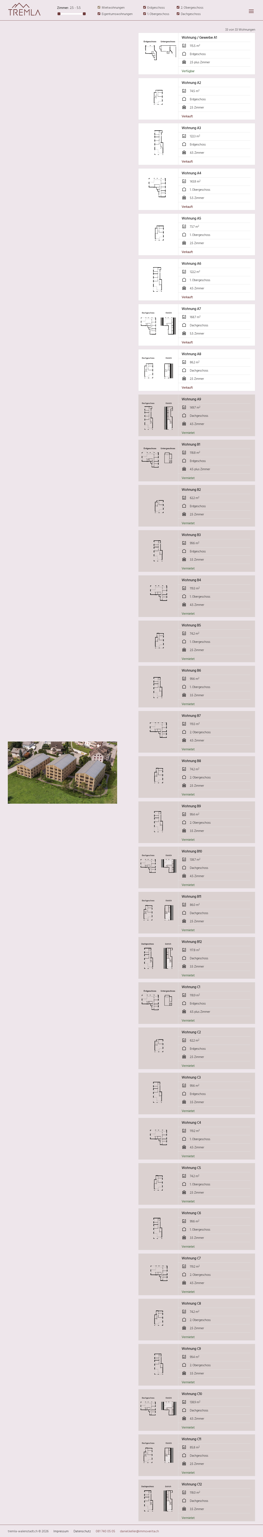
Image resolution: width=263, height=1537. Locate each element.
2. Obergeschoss (192, 7)
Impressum (61, 1531)
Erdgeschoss (156, 7)
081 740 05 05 (105, 1531)
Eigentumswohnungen (117, 14)
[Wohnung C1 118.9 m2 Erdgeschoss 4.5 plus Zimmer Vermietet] (158, 1021)
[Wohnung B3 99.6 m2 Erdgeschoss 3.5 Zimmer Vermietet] (158, 569)
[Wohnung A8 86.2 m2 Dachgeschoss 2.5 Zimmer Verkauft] (158, 388)
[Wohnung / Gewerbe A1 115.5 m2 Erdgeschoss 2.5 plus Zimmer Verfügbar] (158, 72)
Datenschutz (82, 1531)
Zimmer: (63, 8)
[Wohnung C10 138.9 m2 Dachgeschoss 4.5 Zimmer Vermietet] (158, 1428)
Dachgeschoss (191, 14)
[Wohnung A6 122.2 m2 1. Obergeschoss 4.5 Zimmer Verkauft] (158, 298)
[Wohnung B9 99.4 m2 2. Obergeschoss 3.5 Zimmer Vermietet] (158, 840)
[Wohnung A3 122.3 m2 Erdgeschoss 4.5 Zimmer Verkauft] (158, 162)
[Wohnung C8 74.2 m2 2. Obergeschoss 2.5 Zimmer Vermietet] (158, 1338)
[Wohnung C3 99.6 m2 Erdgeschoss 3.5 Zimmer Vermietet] (158, 1111)
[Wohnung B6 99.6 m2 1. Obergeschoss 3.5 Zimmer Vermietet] (158, 705)
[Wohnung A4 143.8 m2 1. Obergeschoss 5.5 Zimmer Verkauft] (158, 207)
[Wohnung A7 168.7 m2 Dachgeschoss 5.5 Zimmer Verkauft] (158, 343)
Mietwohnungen (113, 7)
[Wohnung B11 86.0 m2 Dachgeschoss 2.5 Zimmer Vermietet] (158, 931)
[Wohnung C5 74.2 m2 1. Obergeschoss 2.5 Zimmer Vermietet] (158, 1202)
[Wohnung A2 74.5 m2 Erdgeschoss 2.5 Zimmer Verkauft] (158, 117)
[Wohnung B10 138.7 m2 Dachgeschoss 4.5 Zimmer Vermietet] (158, 885)
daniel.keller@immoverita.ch (139, 1531)
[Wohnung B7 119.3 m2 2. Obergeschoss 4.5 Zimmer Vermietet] (158, 750)
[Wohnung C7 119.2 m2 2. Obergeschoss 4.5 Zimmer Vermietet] (158, 1292)
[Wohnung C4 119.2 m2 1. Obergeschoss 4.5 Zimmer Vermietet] (158, 1157)
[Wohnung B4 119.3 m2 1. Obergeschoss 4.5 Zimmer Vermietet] (158, 614)
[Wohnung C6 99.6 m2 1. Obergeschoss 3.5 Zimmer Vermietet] (158, 1247)
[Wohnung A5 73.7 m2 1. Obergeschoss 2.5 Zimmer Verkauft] (158, 252)
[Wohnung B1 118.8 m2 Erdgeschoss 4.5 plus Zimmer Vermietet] (158, 479)
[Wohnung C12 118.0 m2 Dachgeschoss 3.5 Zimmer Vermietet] (158, 1518)
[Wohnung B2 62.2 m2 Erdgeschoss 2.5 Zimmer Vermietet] (158, 524)
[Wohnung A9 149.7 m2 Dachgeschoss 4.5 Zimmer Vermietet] (158, 433)
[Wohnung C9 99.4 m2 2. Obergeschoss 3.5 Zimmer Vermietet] (158, 1383)
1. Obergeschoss (158, 14)
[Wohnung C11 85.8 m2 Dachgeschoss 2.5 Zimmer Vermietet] (158, 1473)
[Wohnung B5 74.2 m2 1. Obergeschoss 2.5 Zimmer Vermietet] (158, 659)
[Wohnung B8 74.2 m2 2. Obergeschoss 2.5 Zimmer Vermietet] (158, 795)
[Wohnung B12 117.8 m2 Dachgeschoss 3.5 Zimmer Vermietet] (158, 976)
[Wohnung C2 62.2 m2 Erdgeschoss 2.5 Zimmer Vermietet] (158, 1066)
